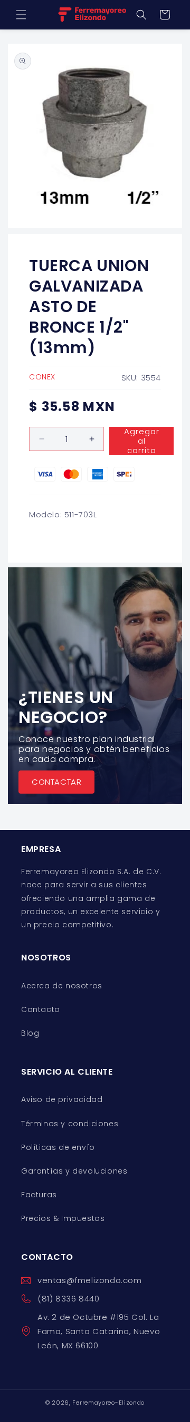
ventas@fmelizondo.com (89, 1280)
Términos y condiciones (69, 1123)
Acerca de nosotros (61, 985)
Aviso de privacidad (61, 1099)
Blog (30, 1033)
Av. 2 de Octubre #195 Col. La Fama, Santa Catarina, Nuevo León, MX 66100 (98, 1331)
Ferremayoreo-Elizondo (108, 1402)
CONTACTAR (56, 781)
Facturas (39, 1194)
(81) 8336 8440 (68, 1298)
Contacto (40, 1009)
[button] (21, 14)
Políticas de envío (58, 1147)
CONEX (42, 377)
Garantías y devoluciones (74, 1171)
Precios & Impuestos (62, 1218)
